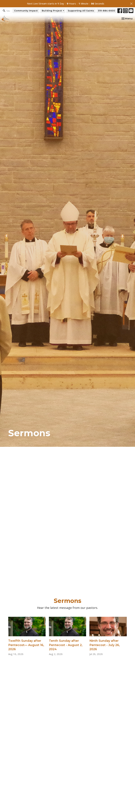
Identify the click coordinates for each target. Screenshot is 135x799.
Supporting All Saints (81, 10)
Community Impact (26, 10)
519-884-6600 (106, 10)
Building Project (52, 10)
